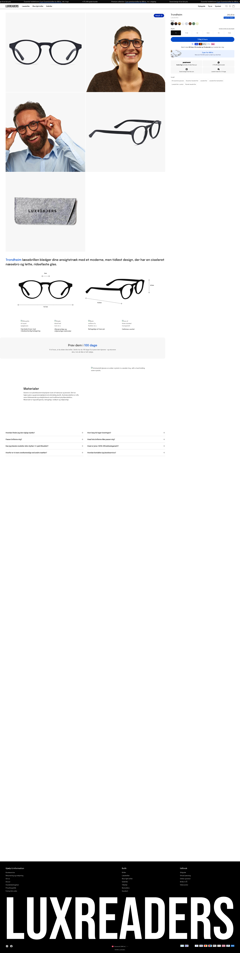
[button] (226, 6)
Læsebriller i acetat (177, 84)
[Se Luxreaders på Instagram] (7, 946)
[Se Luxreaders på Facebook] (11, 946)
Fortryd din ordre (11, 891)
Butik (124, 868)
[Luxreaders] (12, 6)
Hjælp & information (15, 868)
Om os (8, 879)
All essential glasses (178, 81)
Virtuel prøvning (185, 875)
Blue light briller (127, 879)
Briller (124, 872)
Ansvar (8, 882)
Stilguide (183, 872)
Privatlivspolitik (11, 888)
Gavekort (125, 891)
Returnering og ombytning (14, 875)
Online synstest (185, 879)
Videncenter (184, 885)
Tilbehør (124, 885)
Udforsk (183, 868)
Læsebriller (203, 81)
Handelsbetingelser (12, 885)
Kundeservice (10, 872)
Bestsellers (126, 888)
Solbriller (125, 882)
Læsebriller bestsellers (216, 81)
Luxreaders (122, 949)
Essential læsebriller (192, 81)
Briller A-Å (183, 882)
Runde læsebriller (190, 84)
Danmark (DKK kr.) (120, 946)
